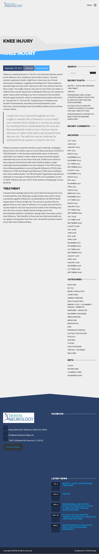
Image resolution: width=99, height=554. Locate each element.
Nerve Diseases (74, 317)
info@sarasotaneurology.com (21, 435)
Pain (69, 327)
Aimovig (71, 92)
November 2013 (74, 174)
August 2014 (73, 170)
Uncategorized (75, 347)
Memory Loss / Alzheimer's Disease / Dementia (80, 306)
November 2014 (74, 160)
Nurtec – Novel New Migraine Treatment (81, 87)
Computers (73, 295)
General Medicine (75, 298)
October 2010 (74, 200)
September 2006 (75, 272)
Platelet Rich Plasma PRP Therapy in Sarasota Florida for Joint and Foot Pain (81, 108)
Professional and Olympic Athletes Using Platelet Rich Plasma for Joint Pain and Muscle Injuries (81, 99)
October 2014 (74, 164)
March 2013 (73, 177)
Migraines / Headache (77, 310)
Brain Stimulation (76, 291)
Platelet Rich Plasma (77, 333)
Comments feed (74, 372)
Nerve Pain (72, 320)
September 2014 (75, 167)
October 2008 (74, 220)
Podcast (72, 337)
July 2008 (72, 230)
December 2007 (74, 243)
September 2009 (75, 213)
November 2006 (74, 266)
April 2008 (72, 239)
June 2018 (72, 144)
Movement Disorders (77, 314)
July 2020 (72, 141)
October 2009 (74, 210)
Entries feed (73, 369)
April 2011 (72, 187)
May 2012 (72, 180)
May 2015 (72, 151)
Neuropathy (73, 323)
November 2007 (74, 246)
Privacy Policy (13, 447)
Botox (71, 288)
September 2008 (75, 223)
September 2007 (75, 253)
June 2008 (72, 233)
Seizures (71, 340)
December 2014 (74, 157)
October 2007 (74, 249)
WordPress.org (75, 375)
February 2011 (74, 193)
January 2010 (74, 206)
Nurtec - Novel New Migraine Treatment (77, 484)
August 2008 (73, 226)
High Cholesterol (76, 301)
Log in (70, 366)
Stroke (71, 343)
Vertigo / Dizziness (76, 350)
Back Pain (72, 285)
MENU (89, 5)
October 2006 (74, 269)
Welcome (72, 353)
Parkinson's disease (76, 330)
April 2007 (72, 259)
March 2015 (73, 154)
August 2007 (73, 256)
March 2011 (73, 190)
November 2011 (74, 183)
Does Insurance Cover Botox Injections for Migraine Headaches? (81, 116)
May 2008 (72, 236)
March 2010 (73, 203)
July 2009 (72, 216)
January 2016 (74, 147)
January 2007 (74, 263)
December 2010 (74, 197)
